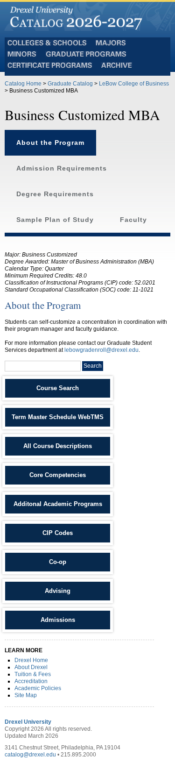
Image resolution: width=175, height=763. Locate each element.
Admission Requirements (61, 168)
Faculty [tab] (133, 219)
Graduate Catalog (70, 83)
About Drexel (31, 667)
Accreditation (31, 681)
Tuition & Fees (32, 674)
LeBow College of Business (134, 83)
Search (93, 366)
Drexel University (28, 722)
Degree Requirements (55, 194)
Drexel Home (31, 660)
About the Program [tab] (50, 142)
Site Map (25, 695)
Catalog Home (23, 83)
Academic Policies (37, 688)
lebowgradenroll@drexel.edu (101, 350)
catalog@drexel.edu (30, 754)
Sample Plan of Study (55, 219)
